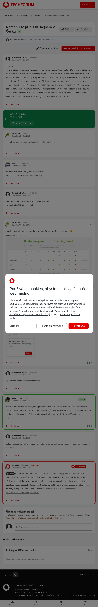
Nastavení (14, 326)
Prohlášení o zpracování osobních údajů (29, 314)
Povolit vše (78, 325)
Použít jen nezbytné (51, 325)
